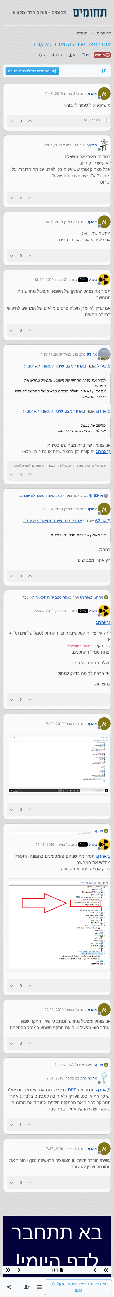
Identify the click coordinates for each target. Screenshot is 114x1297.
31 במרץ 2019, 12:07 (59, 145)
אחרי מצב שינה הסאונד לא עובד (54, 366)
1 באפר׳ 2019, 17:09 (61, 723)
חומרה (100, 55)
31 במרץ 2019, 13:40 (51, 279)
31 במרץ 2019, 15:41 (59, 354)
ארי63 (92, 354)
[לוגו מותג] (90, 12)
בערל (93, 279)
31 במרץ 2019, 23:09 (60, 509)
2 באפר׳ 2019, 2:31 (61, 1078)
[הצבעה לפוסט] (30, 121)
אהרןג (92, 93)
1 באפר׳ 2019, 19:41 (52, 844)
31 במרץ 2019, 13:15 (60, 222)
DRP (72, 1089)
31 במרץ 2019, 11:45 (60, 93)
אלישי (92, 1078)
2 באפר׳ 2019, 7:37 (61, 1149)
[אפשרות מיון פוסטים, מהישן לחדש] (104, 71)
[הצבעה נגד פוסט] (11, 121)
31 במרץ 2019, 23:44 (51, 611)
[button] (39, 1287)
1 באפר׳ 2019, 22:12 (61, 1009)
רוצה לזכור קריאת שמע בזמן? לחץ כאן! (78, 1287)
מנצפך (92, 145)
